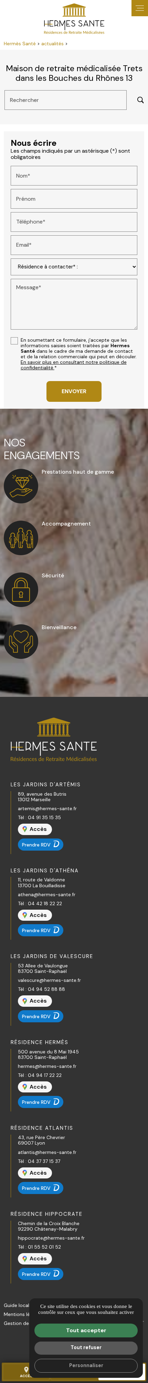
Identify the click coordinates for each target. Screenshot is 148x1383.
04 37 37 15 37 (44, 1161)
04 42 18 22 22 (45, 903)
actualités (53, 43)
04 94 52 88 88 (46, 989)
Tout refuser (86, 1347)
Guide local (16, 1305)
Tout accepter (86, 1330)
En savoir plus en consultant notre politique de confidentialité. (74, 365)
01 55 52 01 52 (44, 1247)
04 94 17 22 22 (45, 1075)
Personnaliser (86, 1365)
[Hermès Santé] (74, 18)
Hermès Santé (20, 43)
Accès (26, 1372)
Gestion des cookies (27, 1323)
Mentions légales (23, 1314)
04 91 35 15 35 (44, 817)
